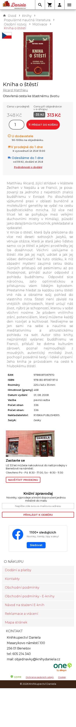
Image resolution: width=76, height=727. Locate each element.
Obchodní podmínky (22, 587)
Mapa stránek (16, 622)
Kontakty (12, 579)
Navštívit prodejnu (23, 479)
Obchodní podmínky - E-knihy (29, 596)
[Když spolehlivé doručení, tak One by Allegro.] (62, 671)
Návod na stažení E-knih (24, 605)
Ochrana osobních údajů (40, 677)
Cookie (62, 677)
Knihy (26, 16)
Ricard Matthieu (15, 90)
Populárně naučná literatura (27, 20)
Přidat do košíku (44, 124)
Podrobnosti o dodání (28, 167)
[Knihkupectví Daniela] (14, 5)
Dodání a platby (18, 570)
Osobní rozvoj (15, 24)
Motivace (39, 24)
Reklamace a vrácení (21, 614)
